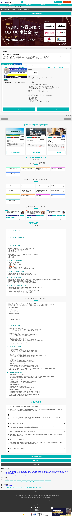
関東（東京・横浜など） (9, 475)
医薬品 (61, 471)
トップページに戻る (36, 464)
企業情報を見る (43, 4)
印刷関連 (25, 472)
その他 (13, 473)
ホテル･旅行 (48, 472)
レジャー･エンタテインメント (55, 472)
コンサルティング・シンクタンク (11, 471)
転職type (18, 500)
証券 (44, 471)
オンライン (34, 475)
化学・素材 (66, 471)
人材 (65, 472)
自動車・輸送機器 (13, 472)
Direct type (52, 500)
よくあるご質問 (45, 495)
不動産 (35, 472)
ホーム (13, 495)
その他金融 (57, 471)
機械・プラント (8, 472)
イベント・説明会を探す (9, 4)
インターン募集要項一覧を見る (36, 456)
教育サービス (62, 472)
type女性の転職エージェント (37, 500)
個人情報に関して (51, 495)
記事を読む (60, 4)
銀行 (42, 471)
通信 (33, 471)
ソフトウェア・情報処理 (26, 471)
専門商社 (39, 471)
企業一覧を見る (36, 460)
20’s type (44, 500)
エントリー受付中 (15, 152)
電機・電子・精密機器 (20, 472)
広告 (31, 471)
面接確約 (40, 487)
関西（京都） (20, 475)
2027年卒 (7, 479)
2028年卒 (10, 479)
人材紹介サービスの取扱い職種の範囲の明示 (44, 497)
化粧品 (63, 471)
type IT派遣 (48, 500)
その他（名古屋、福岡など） (27, 475)
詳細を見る (19, 109)
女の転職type (23, 500)
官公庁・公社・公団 (9, 473)
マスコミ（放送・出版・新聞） (41, 472)
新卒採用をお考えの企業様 (32, 497)
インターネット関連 (19, 471)
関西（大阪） (16, 475)
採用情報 (25, 497)
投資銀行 (47, 471)
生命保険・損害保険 (52, 471)
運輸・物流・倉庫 (30, 472)
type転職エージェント (29, 500)
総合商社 (36, 471)
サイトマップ (57, 495)
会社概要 (22, 497)
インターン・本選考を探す (26, 4)
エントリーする (53, 109)
